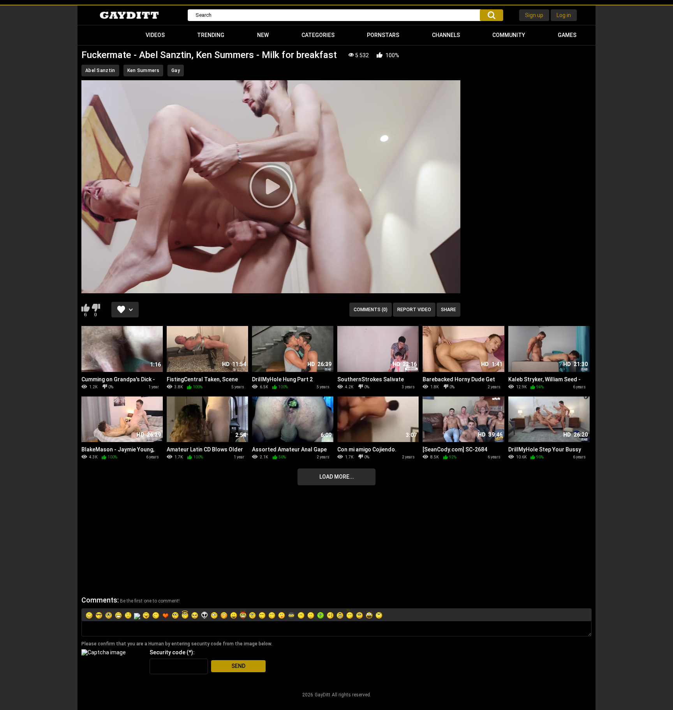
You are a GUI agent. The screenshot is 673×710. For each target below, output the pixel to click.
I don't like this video (96, 308)
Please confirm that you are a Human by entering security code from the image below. (176, 644)
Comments (99, 600)
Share (448, 309)
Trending (210, 35)
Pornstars (383, 35)
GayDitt (322, 695)
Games (567, 35)
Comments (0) (371, 309)
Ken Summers (143, 70)
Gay (175, 70)
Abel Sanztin (100, 70)
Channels (446, 35)
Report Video (414, 309)
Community (508, 35)
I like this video (85, 308)
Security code (167, 652)
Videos (155, 35)
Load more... (336, 477)
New (263, 35)
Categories (318, 35)
